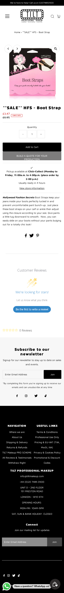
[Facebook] (17, 396)
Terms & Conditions (47, 432)
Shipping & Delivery (17, 442)
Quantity (32, 127)
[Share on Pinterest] (37, 236)
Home (17, 32)
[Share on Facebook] (26, 236)
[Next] (17, 49)
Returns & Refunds (17, 447)
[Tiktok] (45, 396)
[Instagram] (26, 396)
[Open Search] (52, 16)
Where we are (17, 432)
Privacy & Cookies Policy (47, 452)
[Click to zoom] (56, 49)
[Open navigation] (9, 16)
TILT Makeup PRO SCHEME (16, 452)
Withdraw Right (17, 462)
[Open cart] (58, 16)
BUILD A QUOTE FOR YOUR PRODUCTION (32, 157)
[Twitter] (36, 396)
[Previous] (8, 49)
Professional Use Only (47, 437)
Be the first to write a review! (32, 309)
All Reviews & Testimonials (16, 457)
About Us (17, 437)
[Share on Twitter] (31, 236)
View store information (31, 188)
